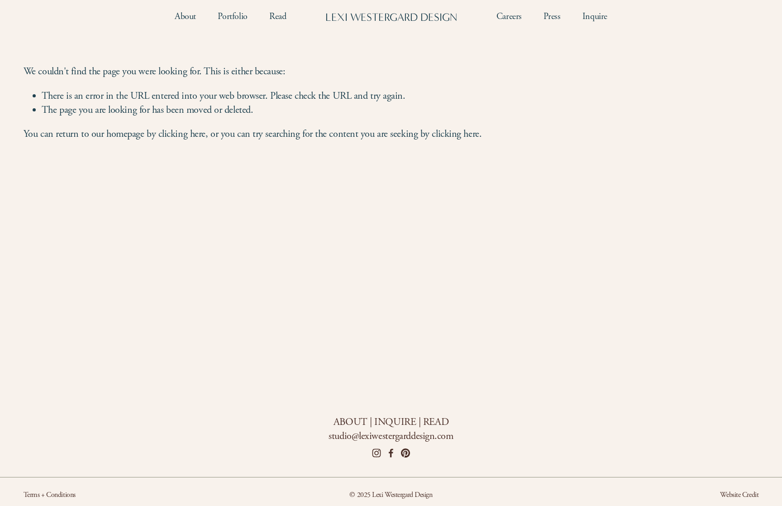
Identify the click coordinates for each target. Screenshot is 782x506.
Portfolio (232, 16)
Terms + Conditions (50, 495)
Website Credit (739, 495)
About (185, 16)
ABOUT (350, 422)
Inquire (594, 16)
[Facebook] (391, 453)
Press (552, 16)
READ (435, 422)
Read (277, 16)
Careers (509, 16)
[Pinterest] (405, 453)
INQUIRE (395, 422)
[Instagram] (376, 453)
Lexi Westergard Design (391, 17)
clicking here (181, 134)
